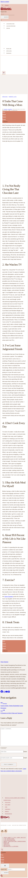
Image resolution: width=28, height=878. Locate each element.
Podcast (8, 53)
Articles (9, 50)
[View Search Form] (2, 849)
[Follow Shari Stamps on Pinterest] (9, 692)
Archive (5, 96)
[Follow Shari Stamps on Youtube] (6, 692)
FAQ (6, 806)
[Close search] (5, 865)
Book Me (8, 48)
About (7, 5)
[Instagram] (2, 9)
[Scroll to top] (2, 831)
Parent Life (13, 96)
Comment (4, 748)
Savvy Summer (8, 596)
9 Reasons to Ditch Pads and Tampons (12, 712)
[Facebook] (3, 9)
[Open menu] (3, 73)
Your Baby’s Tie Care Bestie (15, 837)
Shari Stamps (8, 109)
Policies (7, 802)
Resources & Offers (11, 846)
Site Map (7, 804)
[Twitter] (7, 9)
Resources (8, 813)
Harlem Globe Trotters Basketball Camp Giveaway (12, 706)
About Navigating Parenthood (15, 841)
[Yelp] (10, 9)
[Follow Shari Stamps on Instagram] (4, 692)
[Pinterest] (5, 9)
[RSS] (9, 9)
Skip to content (5, 1)
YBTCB (8, 28)
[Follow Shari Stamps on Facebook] (2, 692)
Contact (7, 809)
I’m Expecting (10, 23)
